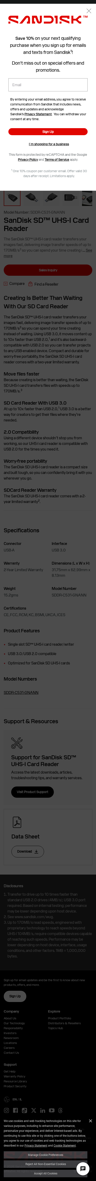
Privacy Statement (35, 1145)
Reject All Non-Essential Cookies (45, 1164)
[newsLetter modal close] (89, 11)
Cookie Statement (65, 1145)
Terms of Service (57, 159)
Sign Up (48, 132)
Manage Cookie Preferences (45, 1155)
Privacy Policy (28, 159)
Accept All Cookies (45, 1173)
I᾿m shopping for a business (49, 144)
